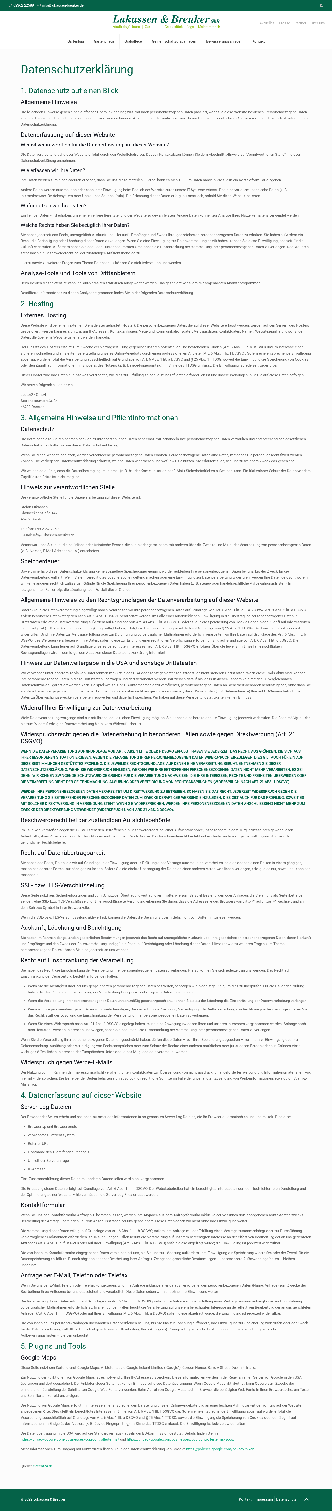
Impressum (264, 1499)
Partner (300, 23)
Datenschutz (286, 1499)
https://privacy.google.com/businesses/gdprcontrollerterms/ (70, 1439)
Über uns (318, 23)
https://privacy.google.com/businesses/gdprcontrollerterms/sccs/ (181, 1439)
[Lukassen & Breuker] (166, 22)
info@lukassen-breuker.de (63, 5)
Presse (284, 23)
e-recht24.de (43, 1466)
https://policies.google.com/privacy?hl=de (220, 1449)
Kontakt (245, 1499)
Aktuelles (267, 23)
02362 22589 (23, 5)
